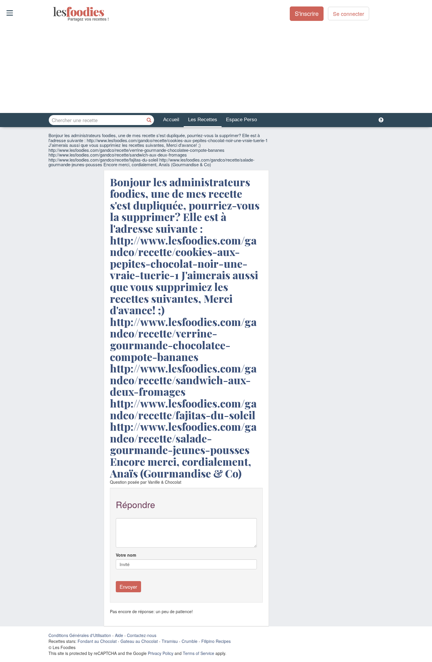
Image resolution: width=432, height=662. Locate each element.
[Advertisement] (216, 67)
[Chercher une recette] (149, 120)
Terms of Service (198, 653)
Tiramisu (170, 641)
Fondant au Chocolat (97, 641)
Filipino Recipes (216, 641)
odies (53, 12)
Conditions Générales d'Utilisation (79, 635)
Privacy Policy (160, 653)
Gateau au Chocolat (139, 641)
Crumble (189, 641)
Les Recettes (202, 119)
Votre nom (126, 555)
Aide (119, 635)
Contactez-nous (141, 635)
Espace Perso (241, 119)
